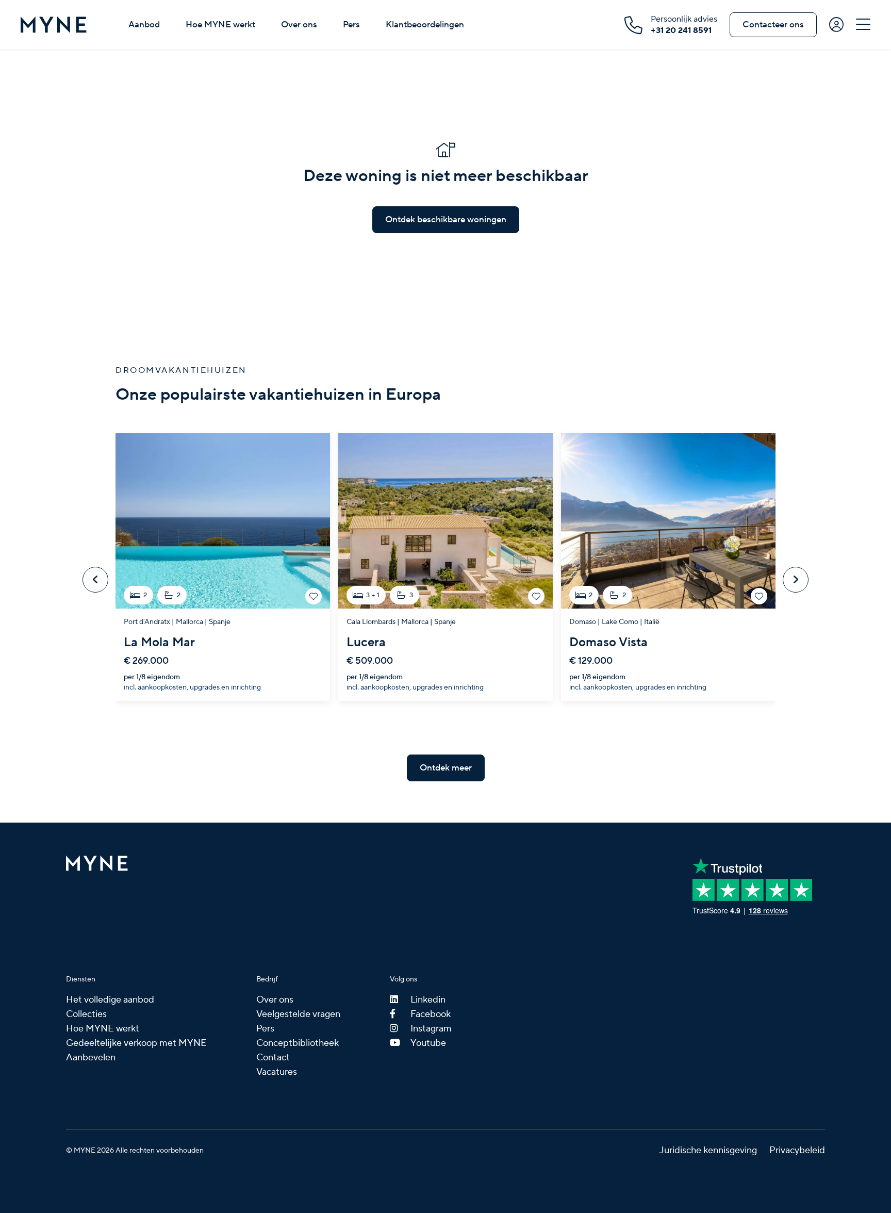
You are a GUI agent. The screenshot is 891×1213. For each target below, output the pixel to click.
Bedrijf (267, 979)
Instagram (431, 1029)
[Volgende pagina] (795, 580)
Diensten (80, 979)
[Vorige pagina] (95, 580)
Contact (273, 1057)
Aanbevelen (91, 1057)
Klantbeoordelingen (425, 24)
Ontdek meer (446, 768)
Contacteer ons (773, 24)
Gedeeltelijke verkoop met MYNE (136, 1043)
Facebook (430, 1014)
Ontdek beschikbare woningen (445, 219)
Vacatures (276, 1072)
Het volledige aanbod (110, 1000)
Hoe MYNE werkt (220, 24)
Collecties (86, 1014)
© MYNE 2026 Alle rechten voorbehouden (135, 1150)
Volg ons (403, 979)
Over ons (299, 24)
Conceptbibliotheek (297, 1043)
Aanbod (144, 24)
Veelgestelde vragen (298, 1014)
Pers (351, 24)
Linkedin (428, 1000)
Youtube (428, 1043)
